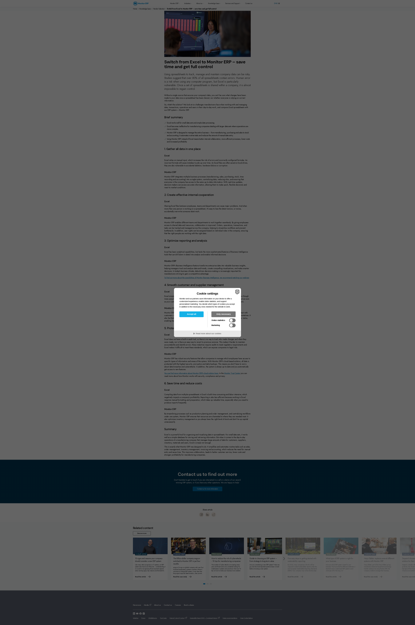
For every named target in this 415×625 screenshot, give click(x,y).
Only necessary (223, 314)
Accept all (191, 314)
